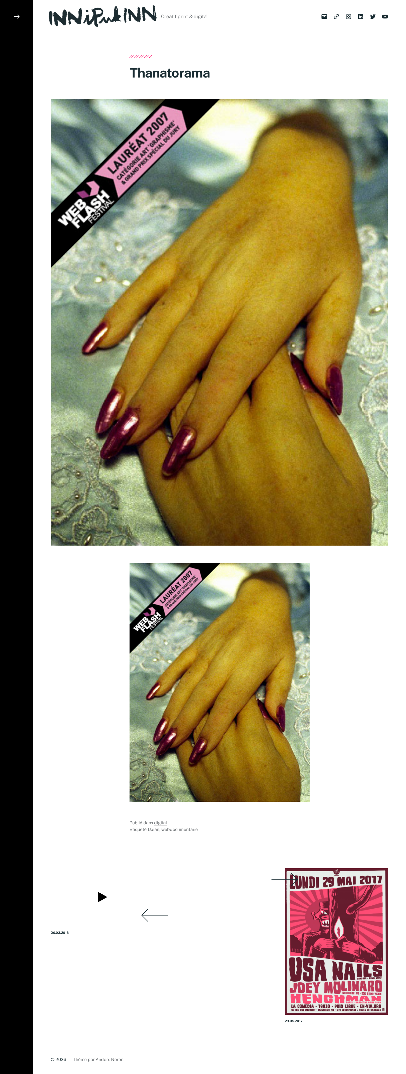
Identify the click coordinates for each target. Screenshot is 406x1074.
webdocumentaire (179, 829)
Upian (153, 829)
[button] (16, 537)
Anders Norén (109, 1059)
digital (160, 822)
